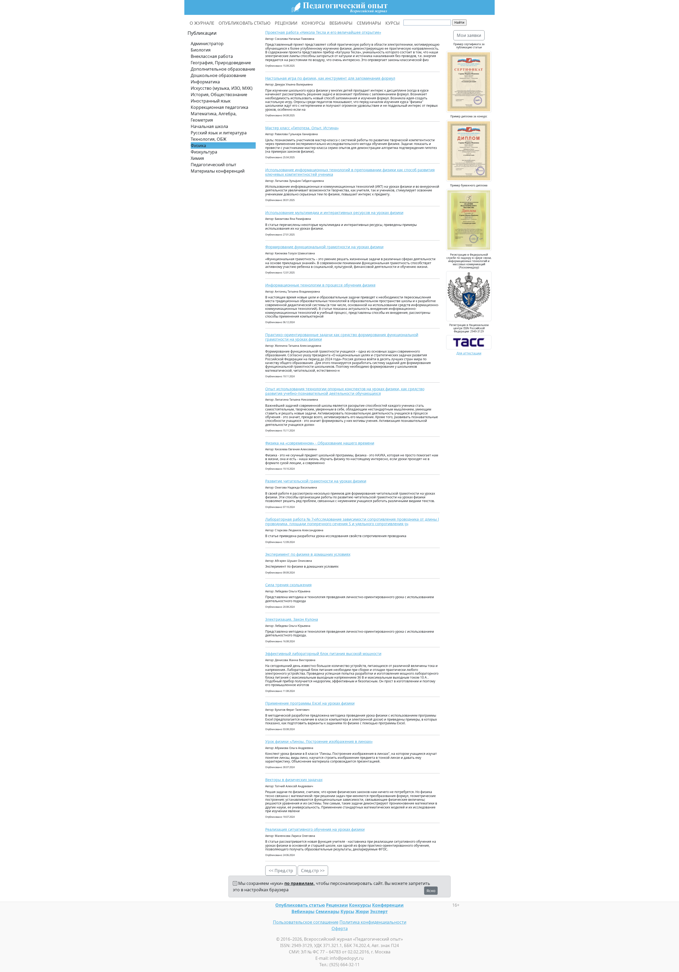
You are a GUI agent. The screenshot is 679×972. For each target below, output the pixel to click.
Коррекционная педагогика (219, 107)
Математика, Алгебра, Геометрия (214, 117)
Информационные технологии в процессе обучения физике (320, 285)
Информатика (205, 82)
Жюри (362, 911)
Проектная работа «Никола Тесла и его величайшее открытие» (323, 32)
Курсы (347, 911)
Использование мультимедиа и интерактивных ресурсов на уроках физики (334, 212)
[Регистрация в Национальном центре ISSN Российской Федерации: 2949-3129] (468, 342)
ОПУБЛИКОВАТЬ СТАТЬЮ (245, 23)
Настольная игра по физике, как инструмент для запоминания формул (330, 78)
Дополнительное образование (223, 69)
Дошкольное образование (218, 75)
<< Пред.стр (281, 870)
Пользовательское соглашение (305, 922)
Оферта (340, 928)
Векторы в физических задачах (294, 779)
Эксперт (379, 911)
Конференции (388, 905)
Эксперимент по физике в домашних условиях (307, 554)
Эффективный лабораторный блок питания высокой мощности (323, 653)
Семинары (328, 911)
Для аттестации (468, 353)
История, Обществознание (219, 94)
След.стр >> (313, 870)
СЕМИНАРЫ (369, 23)
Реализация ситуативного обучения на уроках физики (315, 829)
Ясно (430, 890)
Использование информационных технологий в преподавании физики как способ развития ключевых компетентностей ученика (350, 172)
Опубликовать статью (300, 905)
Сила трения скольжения (288, 584)
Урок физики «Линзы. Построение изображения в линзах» (319, 741)
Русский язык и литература (219, 133)
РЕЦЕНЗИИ (286, 23)
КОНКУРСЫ (313, 23)
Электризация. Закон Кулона (291, 619)
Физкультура (204, 152)
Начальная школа (209, 126)
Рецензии (337, 905)
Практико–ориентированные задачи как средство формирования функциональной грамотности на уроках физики (341, 337)
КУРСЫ (392, 23)
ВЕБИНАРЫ (340, 23)
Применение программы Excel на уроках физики (310, 703)
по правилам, (299, 883)
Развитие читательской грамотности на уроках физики (315, 480)
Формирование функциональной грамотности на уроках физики (324, 246)
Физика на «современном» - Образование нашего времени (319, 443)
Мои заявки (469, 35)
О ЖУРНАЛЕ (202, 23)
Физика (198, 145)
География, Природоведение (221, 63)
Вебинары (303, 911)
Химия (197, 158)
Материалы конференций (218, 171)
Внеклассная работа (212, 56)
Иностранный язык (210, 101)
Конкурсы (360, 905)
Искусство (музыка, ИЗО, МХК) (222, 88)
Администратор (207, 43)
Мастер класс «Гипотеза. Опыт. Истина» (302, 127)
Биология (201, 50)
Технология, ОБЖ (209, 139)
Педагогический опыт (213, 165)
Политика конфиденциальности (373, 922)
